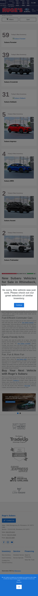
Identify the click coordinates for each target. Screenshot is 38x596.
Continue (19, 305)
